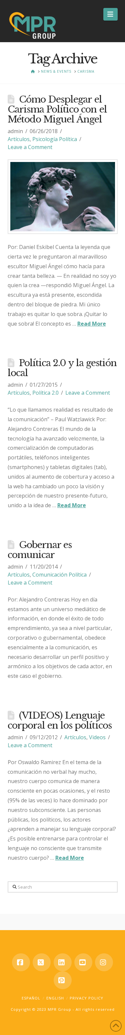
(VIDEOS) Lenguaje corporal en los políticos (60, 720)
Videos (97, 737)
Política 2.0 (45, 392)
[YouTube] (83, 962)
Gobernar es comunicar (40, 549)
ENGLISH (55, 997)
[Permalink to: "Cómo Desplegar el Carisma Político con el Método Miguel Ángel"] (62, 196)
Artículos (19, 139)
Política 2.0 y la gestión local (62, 368)
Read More (91, 323)
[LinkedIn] (63, 962)
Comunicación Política (59, 574)
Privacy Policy (86, 997)
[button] (110, 14)
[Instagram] (104, 962)
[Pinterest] (63, 980)
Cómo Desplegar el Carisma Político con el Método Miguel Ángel (57, 109)
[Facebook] (21, 962)
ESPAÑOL (31, 997)
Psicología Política (54, 139)
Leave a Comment (30, 147)
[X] (42, 962)
